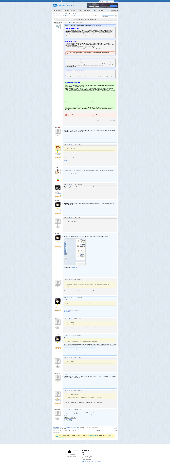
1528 (60, 400)
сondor (57, 390)
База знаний (64, 1)
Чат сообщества (88, 10)
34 (69, 184)
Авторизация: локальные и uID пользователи (87, 15)
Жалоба (80, 10)
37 (69, 234)
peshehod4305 (57, 409)
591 (59, 154)
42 (69, 357)
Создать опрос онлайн (87, 459)
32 (69, 144)
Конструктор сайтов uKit (87, 457)
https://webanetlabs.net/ (67, 311)
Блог (71, 1)
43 (69, 374)
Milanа (57, 167)
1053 (60, 193)
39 (69, 297)
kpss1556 (57, 127)
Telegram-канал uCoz (93, 435)
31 (69, 128)
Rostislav (57, 144)
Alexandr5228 (57, 373)
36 (69, 217)
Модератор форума (58, 22)
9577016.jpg (73, 267)
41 (69, 335)
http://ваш (67, 66)
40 (69, 318)
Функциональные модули (69, 15)
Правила (73, 10)
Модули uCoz (62, 15)
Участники (67, 10)
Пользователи (76, 15)
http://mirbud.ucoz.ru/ (68, 419)
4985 (60, 210)
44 (69, 390)
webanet (57, 200)
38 (69, 279)
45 (69, 409)
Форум (83, 454)
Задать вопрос (56, 1)
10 (73, 13)
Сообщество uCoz (56, 15)
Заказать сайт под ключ (80, 1)
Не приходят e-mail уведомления (91, 101)
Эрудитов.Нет (66, 160)
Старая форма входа (102, 10)
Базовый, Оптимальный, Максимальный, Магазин (90, 48)
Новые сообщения (57, 10)
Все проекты (90, 1)
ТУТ (64, 207)
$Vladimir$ (57, 184)
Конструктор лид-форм (87, 456)
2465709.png (73, 118)
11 (75, 13)
